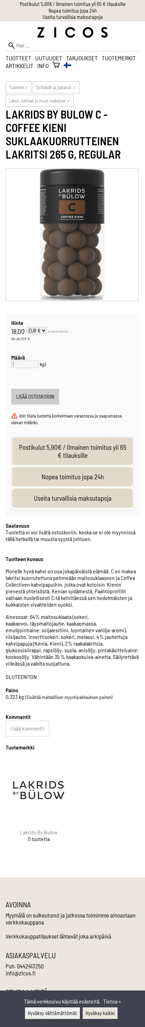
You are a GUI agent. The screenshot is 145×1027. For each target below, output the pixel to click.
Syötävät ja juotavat (55, 87)
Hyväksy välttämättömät (52, 1013)
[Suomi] (69, 65)
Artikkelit (19, 65)
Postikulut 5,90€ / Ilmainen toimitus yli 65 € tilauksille (73, 4)
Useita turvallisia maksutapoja (73, 17)
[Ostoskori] (56, 65)
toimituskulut (59, 331)
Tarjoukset (82, 58)
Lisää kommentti (27, 729)
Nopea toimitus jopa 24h (73, 11)
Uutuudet (48, 58)
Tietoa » (112, 1001)
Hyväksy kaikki (100, 1013)
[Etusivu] (72, 35)
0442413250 (30, 965)
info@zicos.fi (21, 972)
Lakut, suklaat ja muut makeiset (39, 101)
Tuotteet (18, 58)
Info (43, 65)
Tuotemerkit (119, 58)
